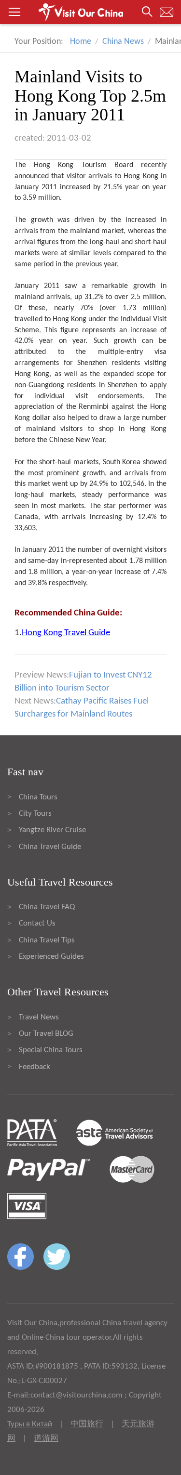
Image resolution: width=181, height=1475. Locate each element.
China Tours (38, 797)
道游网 (46, 1439)
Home (80, 41)
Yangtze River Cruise (52, 830)
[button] (90, 12)
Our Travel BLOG (46, 1034)
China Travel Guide (50, 847)
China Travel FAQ (47, 907)
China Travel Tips (47, 940)
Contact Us (37, 923)
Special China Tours (51, 1050)
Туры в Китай (29, 1424)
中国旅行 (86, 1424)
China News (123, 41)
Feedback (34, 1067)
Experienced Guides (51, 957)
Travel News (39, 1017)
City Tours (35, 813)
